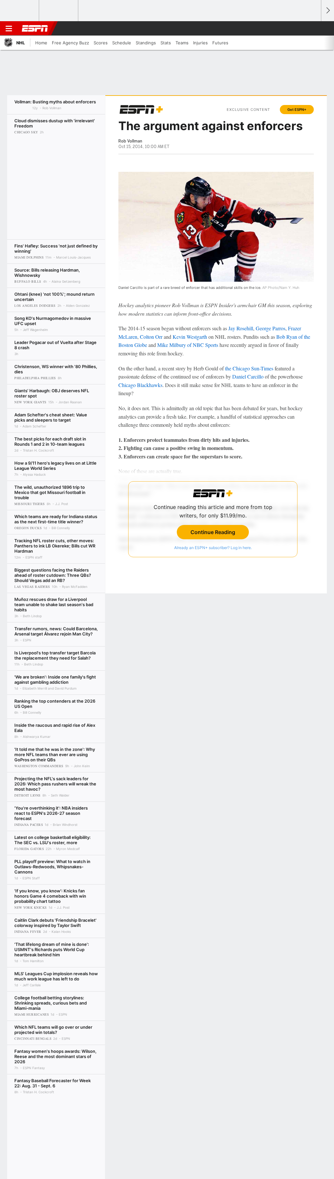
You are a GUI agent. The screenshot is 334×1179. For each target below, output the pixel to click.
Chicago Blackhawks (140, 384)
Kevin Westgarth (190, 336)
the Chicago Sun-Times (249, 368)
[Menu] (9, 28)
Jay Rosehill (240, 328)
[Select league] (20, 11)
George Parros (270, 328)
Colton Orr (151, 336)
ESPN (35, 28)
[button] (313, 28)
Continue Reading (212, 532)
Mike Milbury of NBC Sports (187, 344)
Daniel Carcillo (248, 376)
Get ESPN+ (296, 109)
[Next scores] (327, 10)
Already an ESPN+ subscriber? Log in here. (213, 547)
